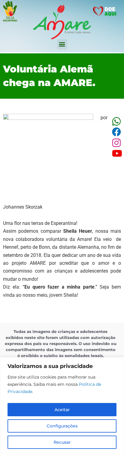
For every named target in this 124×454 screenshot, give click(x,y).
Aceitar (62, 409)
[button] (62, 44)
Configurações (62, 426)
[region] (62, 405)
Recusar (62, 442)
